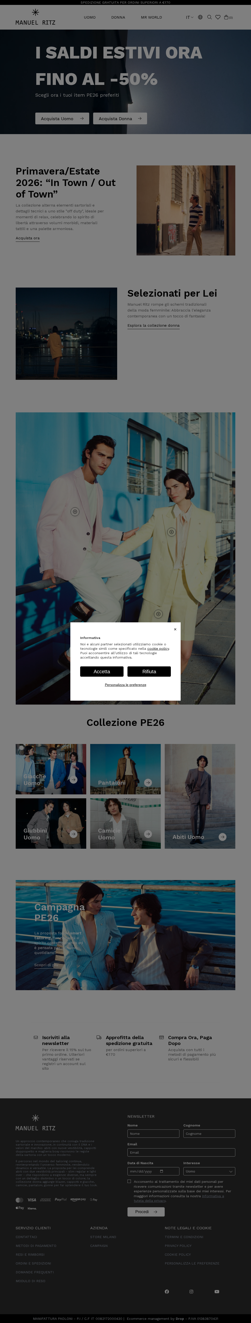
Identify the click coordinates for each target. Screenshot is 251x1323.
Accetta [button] (102, 671)
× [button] (175, 629)
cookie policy (158, 648)
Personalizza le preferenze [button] (125, 685)
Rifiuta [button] (149, 671)
